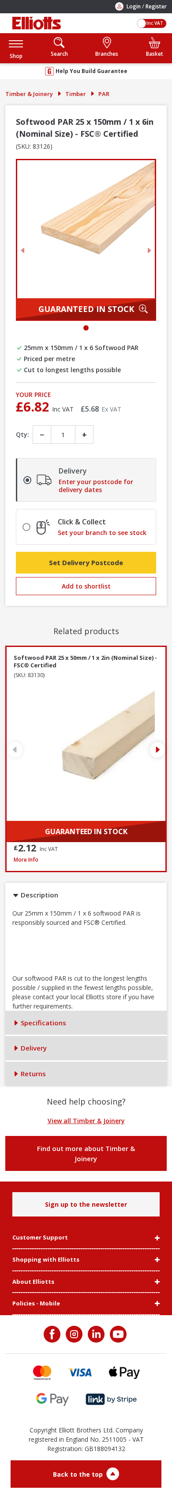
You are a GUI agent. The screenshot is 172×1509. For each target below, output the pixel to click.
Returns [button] (32, 1073)
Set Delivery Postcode (86, 562)
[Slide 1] (86, 328)
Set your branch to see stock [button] (102, 533)
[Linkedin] (95, 1334)
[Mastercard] (42, 1372)
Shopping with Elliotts (45, 1259)
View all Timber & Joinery (86, 1120)
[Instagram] (73, 1334)
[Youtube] (117, 1334)
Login (134, 6)
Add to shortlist (86, 586)
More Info (86, 859)
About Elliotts (33, 1282)
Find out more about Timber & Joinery (86, 1153)
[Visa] (80, 1372)
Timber (75, 94)
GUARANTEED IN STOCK (86, 309)
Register (156, 6)
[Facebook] (53, 1334)
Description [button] (38, 894)
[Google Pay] (52, 1399)
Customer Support (40, 1237)
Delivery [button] (33, 1047)
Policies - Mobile (36, 1303)
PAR (103, 94)
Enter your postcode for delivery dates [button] (96, 486)
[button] (15, 48)
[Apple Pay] (124, 1372)
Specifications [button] (42, 1022)
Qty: (22, 434)
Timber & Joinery (29, 94)
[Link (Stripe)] (111, 1399)
